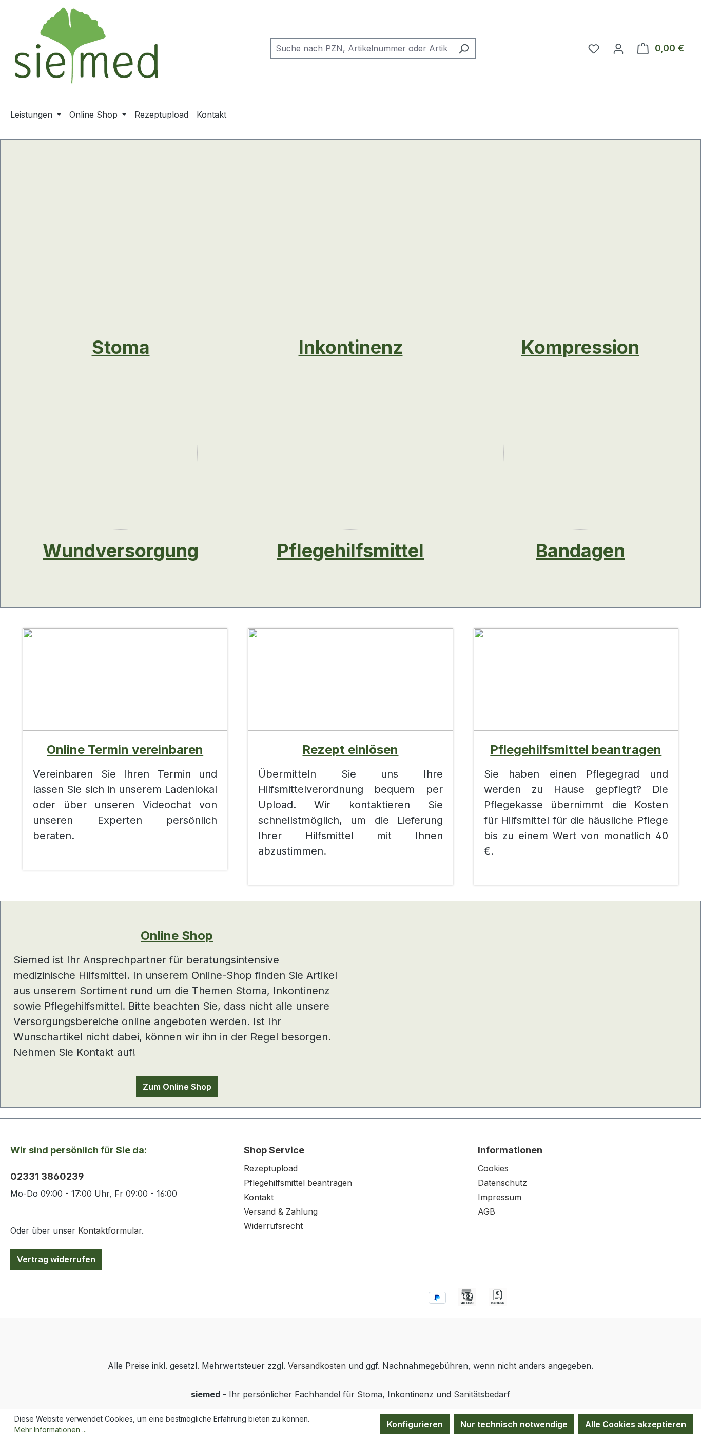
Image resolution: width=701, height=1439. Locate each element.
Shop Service (274, 1150)
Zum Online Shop (177, 1087)
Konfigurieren (415, 1424)
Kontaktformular (110, 1230)
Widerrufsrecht (273, 1226)
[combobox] (361, 48)
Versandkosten (317, 1365)
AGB (486, 1211)
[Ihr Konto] (618, 48)
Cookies (493, 1168)
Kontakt (259, 1197)
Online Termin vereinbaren (125, 749)
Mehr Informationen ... (50, 1429)
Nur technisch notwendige (514, 1424)
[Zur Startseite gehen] (87, 46)
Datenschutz (502, 1183)
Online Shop (177, 935)
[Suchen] (464, 48)
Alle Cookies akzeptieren (635, 1424)
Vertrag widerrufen (56, 1259)
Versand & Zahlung (281, 1211)
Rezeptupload (271, 1168)
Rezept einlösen (350, 749)
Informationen (510, 1150)
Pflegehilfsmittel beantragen (575, 749)
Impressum (499, 1197)
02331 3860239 (47, 1176)
